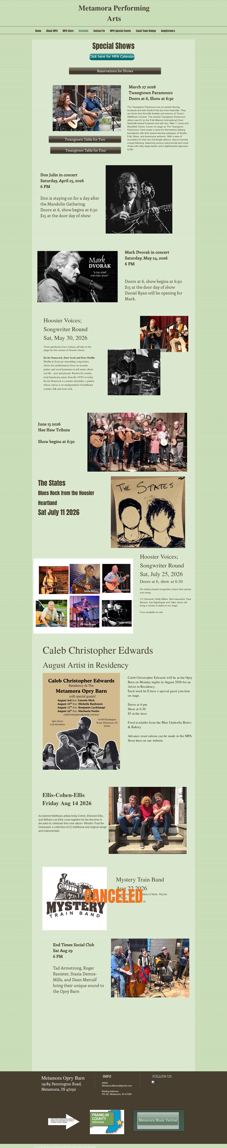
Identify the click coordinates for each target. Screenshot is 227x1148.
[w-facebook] (154, 1083)
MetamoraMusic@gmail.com (117, 1085)
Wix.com (92, 1146)
